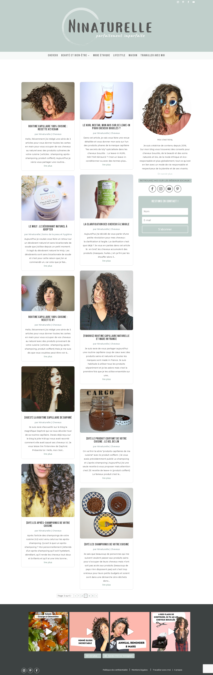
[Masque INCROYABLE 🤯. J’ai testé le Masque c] (89, 631)
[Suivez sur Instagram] (178, 2)
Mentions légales (140, 670)
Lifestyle (119, 55)
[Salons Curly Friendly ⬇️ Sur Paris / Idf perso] (170, 631)
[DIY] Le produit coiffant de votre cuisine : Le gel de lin (106, 440)
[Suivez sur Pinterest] (183, 2)
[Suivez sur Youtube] (194, 2)
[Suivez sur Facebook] (188, 2)
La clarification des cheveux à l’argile (106, 224)
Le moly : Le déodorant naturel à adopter (48, 228)
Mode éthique (101, 55)
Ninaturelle (45, 134)
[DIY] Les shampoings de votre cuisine (106, 544)
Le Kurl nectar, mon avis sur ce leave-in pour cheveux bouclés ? (106, 126)
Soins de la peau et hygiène (57, 234)
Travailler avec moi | (163, 670)
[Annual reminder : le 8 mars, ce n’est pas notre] (130, 631)
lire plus (48, 166)
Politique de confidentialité (115, 670)
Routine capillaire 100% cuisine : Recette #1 (48, 318)
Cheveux (53, 55)
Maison (133, 55)
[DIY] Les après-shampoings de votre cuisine (48, 524)
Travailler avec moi (153, 55)
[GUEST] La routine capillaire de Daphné (48, 417)
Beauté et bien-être (74, 55)
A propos (178, 670)
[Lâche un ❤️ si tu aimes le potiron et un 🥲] (48, 631)
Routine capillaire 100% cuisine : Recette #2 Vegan (48, 127)
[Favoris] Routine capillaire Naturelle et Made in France (106, 337)
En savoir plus (165, 173)
